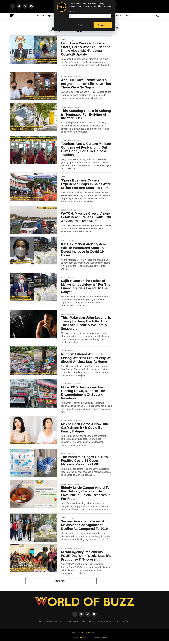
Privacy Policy (123, 621)
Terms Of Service (104, 621)
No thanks (82, 25)
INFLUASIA (85, 632)
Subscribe (102, 25)
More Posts (61, 581)
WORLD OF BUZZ (83, 637)
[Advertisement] (138, 74)
